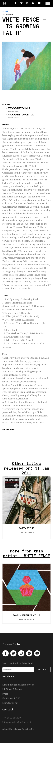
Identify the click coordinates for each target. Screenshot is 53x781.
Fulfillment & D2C (11, 698)
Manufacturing (10, 702)
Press (5, 693)
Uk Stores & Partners (13, 689)
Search (42, 669)
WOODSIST (8, 14)
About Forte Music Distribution (18, 729)
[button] (45, 507)
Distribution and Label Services (18, 684)
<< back (5, 11)
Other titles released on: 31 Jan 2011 (26, 468)
